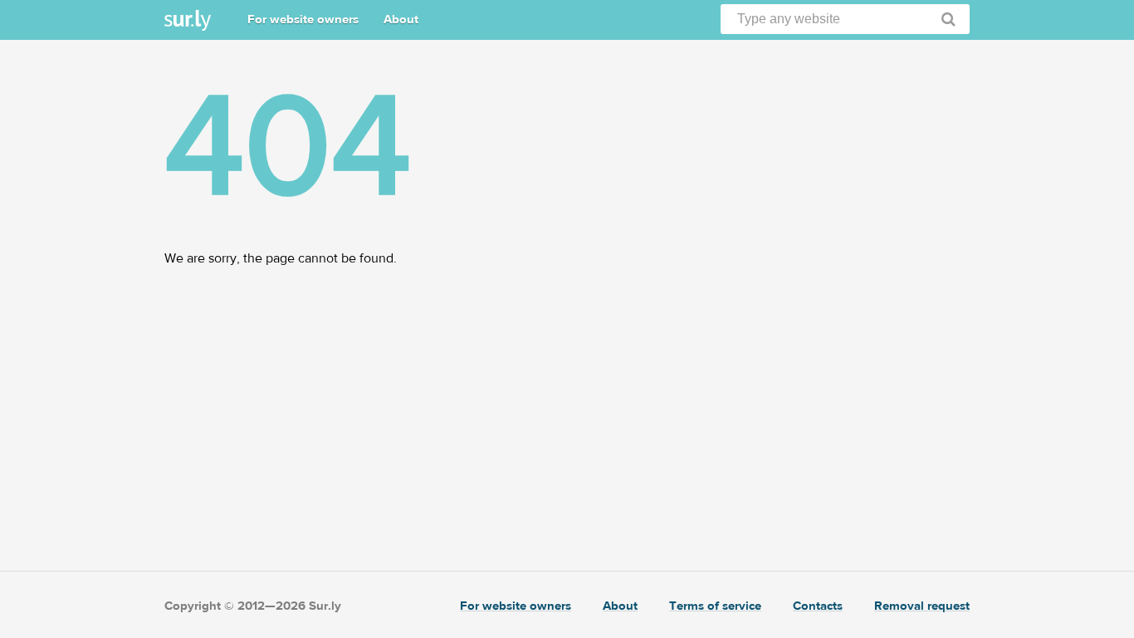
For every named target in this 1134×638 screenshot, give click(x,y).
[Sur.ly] (187, 20)
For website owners (303, 19)
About (401, 19)
